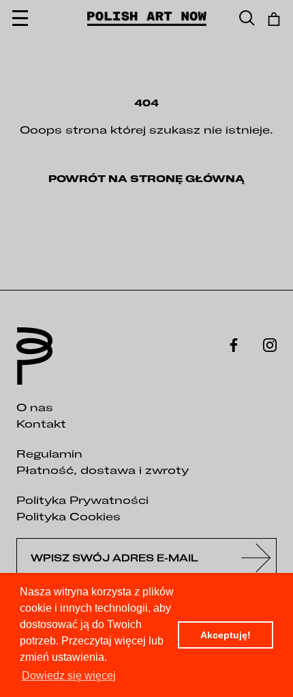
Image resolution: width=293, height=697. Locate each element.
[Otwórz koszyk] (274, 19)
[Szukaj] (247, 18)
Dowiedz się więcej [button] (69, 675)
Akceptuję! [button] (225, 634)
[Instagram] (270, 344)
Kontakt (41, 423)
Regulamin (49, 453)
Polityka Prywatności (82, 500)
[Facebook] (234, 344)
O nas (34, 407)
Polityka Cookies (68, 516)
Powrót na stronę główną (146, 178)
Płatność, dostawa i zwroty (102, 470)
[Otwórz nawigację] (20, 18)
